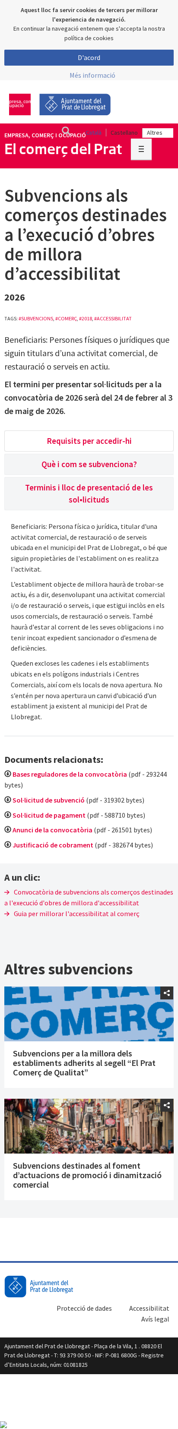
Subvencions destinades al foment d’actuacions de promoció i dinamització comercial (87, 1175)
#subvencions (36, 318)
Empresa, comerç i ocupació (45, 135)
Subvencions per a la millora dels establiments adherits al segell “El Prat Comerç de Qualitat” (84, 1063)
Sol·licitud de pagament (50, 815)
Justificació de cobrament (53, 845)
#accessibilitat (113, 318)
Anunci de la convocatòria (52, 829)
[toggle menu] (141, 149)
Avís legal (155, 1319)
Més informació (92, 75)
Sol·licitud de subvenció (49, 800)
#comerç (66, 318)
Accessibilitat (149, 1308)
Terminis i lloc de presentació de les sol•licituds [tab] (89, 493)
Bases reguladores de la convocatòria (70, 774)
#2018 (85, 318)
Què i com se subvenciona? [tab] (89, 464)
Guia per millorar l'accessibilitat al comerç (77, 913)
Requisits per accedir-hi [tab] (89, 441)
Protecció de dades (84, 1308)
